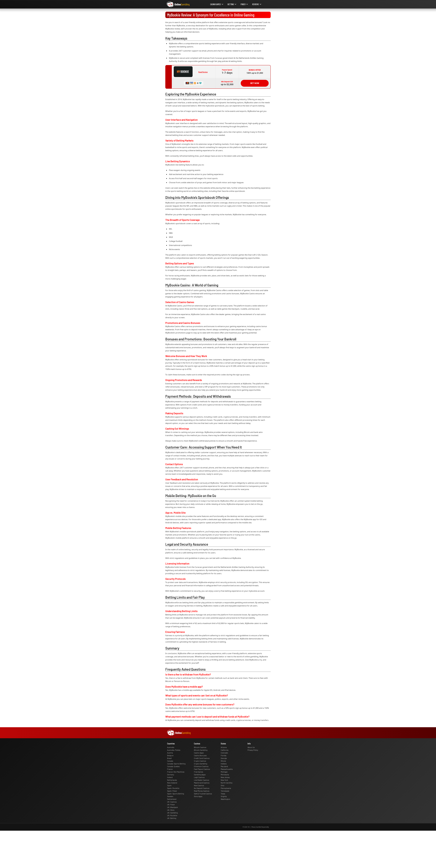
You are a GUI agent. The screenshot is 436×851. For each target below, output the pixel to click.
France (170, 769)
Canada (170, 761)
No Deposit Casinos (201, 788)
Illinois (223, 761)
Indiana (224, 764)
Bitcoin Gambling (200, 750)
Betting (231, 4)
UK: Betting (171, 818)
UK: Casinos (172, 802)
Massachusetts (227, 769)
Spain (169, 785)
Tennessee (225, 791)
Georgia (224, 758)
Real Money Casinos (201, 791)
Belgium (170, 755)
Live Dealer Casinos (201, 780)
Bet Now (254, 83)
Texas (223, 794)
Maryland (224, 766)
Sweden (170, 796)
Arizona (224, 747)
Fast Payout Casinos (202, 769)
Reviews (255, 4)
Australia (170, 747)
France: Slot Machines (175, 772)
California (224, 750)
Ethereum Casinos (201, 766)
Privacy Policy (253, 750)
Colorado (224, 753)
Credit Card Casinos (202, 758)
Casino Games (215, 4)
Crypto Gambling (200, 764)
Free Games (198, 772)
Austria (170, 753)
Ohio (222, 785)
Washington (225, 799)
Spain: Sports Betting (175, 794)
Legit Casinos (199, 777)
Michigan (224, 772)
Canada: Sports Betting (176, 764)
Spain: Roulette (173, 788)
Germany (170, 774)
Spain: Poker (172, 791)
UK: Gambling (172, 813)
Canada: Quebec (173, 766)
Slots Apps (198, 796)
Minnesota (225, 774)
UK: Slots (170, 810)
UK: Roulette (172, 815)
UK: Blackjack (172, 807)
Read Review (203, 72)
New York (224, 780)
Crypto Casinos (200, 761)
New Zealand (172, 783)
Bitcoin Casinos (200, 747)
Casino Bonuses (200, 755)
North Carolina (226, 783)
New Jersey (225, 777)
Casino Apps (199, 753)
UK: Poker (171, 804)
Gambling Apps (200, 774)
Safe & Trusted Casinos (203, 794)
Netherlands (172, 780)
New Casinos (199, 785)
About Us (251, 747)
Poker (243, 4)
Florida (223, 755)
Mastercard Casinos (201, 783)
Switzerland (171, 799)
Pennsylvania (226, 788)
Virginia (224, 796)
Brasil (169, 758)
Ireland (170, 777)
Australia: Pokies (173, 750)
